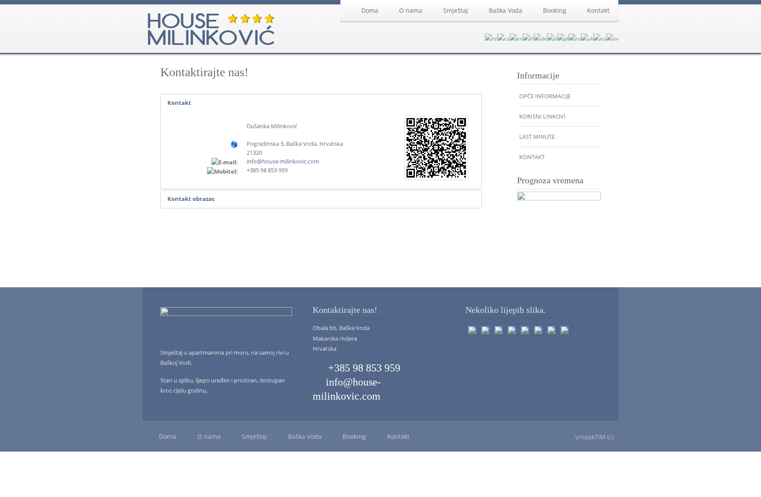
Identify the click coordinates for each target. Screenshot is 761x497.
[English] (516, 38)
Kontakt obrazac (191, 199)
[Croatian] (491, 38)
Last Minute (537, 137)
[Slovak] (587, 38)
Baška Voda (505, 10)
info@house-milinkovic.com (283, 161)
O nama (410, 10)
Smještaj (455, 10)
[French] (528, 38)
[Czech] (503, 38)
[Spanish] (599, 38)
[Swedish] (612, 38)
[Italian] (552, 38)
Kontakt (598, 10)
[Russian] (575, 38)
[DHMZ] (559, 231)
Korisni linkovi (542, 116)
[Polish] (563, 38)
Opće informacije (545, 96)
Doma (369, 10)
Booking (554, 10)
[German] (540, 38)
